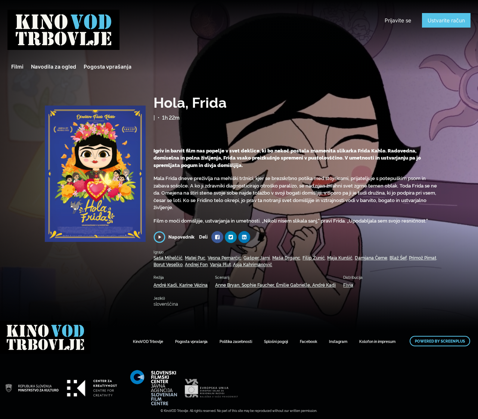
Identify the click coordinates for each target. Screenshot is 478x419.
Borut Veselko (168, 264)
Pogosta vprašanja (107, 66)
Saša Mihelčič (168, 257)
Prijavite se (398, 20)
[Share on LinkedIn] (244, 237)
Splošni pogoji (276, 341)
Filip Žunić (313, 257)
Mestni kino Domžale (63, 29)
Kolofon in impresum (377, 341)
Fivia (348, 284)
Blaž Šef (398, 257)
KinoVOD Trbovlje (148, 341)
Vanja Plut (220, 264)
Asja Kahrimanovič (252, 264)
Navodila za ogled (53, 66)
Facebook (308, 341)
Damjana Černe (371, 257)
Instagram (338, 341)
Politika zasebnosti (236, 341)
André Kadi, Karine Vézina (180, 284)
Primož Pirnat (422, 257)
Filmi (17, 66)
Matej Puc (195, 257)
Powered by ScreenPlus (440, 341)
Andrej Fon (196, 264)
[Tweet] (231, 237)
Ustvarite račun (446, 20)
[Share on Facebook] (217, 237)
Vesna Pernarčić (224, 257)
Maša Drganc (286, 257)
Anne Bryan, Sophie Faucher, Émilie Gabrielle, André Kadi (275, 284)
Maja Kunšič (340, 257)
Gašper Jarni (256, 257)
